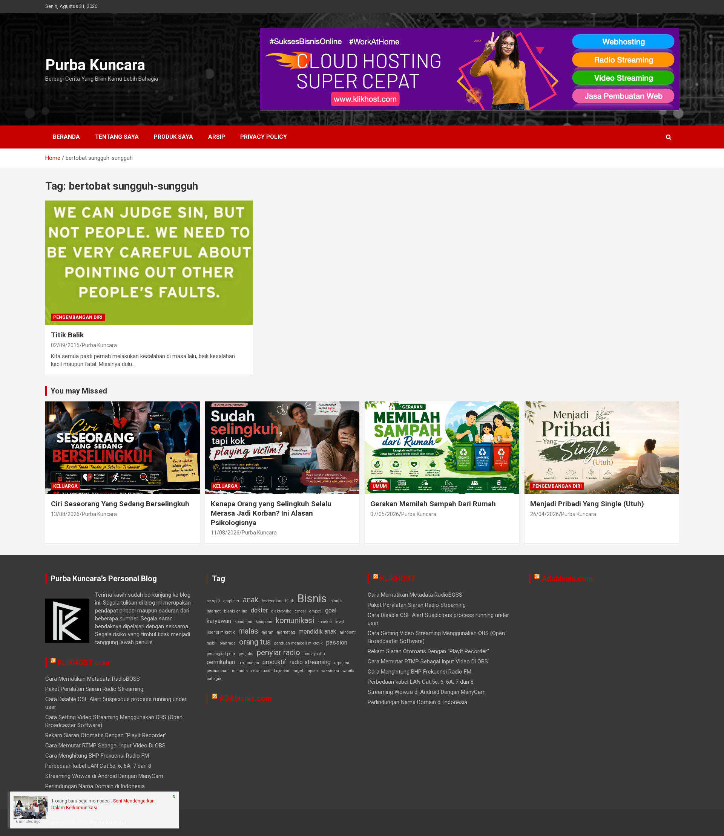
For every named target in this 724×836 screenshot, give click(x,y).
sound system (276, 670)
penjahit (246, 653)
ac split (213, 601)
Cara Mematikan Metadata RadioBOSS (92, 678)
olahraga (228, 643)
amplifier (231, 601)
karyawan (219, 621)
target (298, 670)
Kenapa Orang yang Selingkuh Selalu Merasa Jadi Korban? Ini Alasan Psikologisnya (271, 513)
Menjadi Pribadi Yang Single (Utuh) (587, 503)
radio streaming (310, 662)
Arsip (216, 136)
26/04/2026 (544, 514)
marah (267, 632)
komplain (264, 621)
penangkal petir (221, 653)
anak (250, 599)
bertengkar (272, 601)
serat (256, 670)
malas (248, 630)
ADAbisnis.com (245, 698)
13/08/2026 (65, 514)
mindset (347, 632)
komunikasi (295, 620)
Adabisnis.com (567, 578)
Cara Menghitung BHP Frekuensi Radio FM (97, 755)
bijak (289, 601)
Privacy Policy (263, 136)
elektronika (281, 611)
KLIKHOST (398, 578)
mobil (211, 643)
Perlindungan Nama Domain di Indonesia (95, 786)
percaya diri (314, 653)
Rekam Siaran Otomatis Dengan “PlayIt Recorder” (106, 735)
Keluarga (65, 486)
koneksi (325, 621)
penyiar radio (278, 652)
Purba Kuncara (95, 65)
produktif (274, 662)
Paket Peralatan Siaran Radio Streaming (94, 689)
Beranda (66, 136)
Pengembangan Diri (78, 317)
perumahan (248, 662)
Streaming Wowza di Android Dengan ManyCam (104, 776)
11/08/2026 (225, 533)
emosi (300, 611)
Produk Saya (173, 136)
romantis (240, 670)
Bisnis (312, 598)
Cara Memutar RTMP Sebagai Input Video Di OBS (105, 745)
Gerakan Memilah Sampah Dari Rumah (433, 503)
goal (330, 610)
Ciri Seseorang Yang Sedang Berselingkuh (120, 503)
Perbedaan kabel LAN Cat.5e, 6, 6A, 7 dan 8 (98, 766)
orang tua (255, 641)
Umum (380, 486)
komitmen (243, 621)
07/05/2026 (384, 514)
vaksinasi (330, 670)
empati (315, 611)
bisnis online (235, 611)
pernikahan (221, 662)
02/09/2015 (65, 345)
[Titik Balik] (148, 262)
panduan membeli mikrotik (298, 643)
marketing (286, 632)
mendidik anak (317, 631)
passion (336, 642)
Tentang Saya (117, 136)
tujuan (312, 670)
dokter (259, 610)
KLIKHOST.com (83, 662)
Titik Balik (67, 335)
